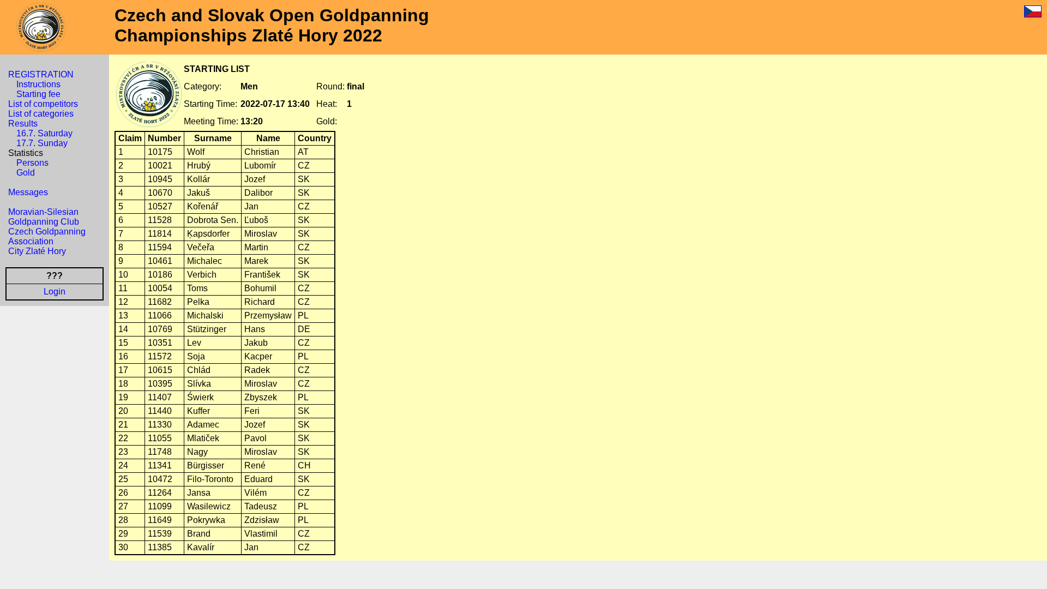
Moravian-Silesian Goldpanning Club (43, 216)
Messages (28, 192)
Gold (25, 172)
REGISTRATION (41, 74)
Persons (32, 162)
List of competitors (43, 104)
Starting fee (38, 94)
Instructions (38, 84)
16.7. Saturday (44, 133)
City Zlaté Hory (37, 251)
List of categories (41, 113)
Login (54, 291)
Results (23, 123)
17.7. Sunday (42, 143)
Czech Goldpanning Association (47, 236)
